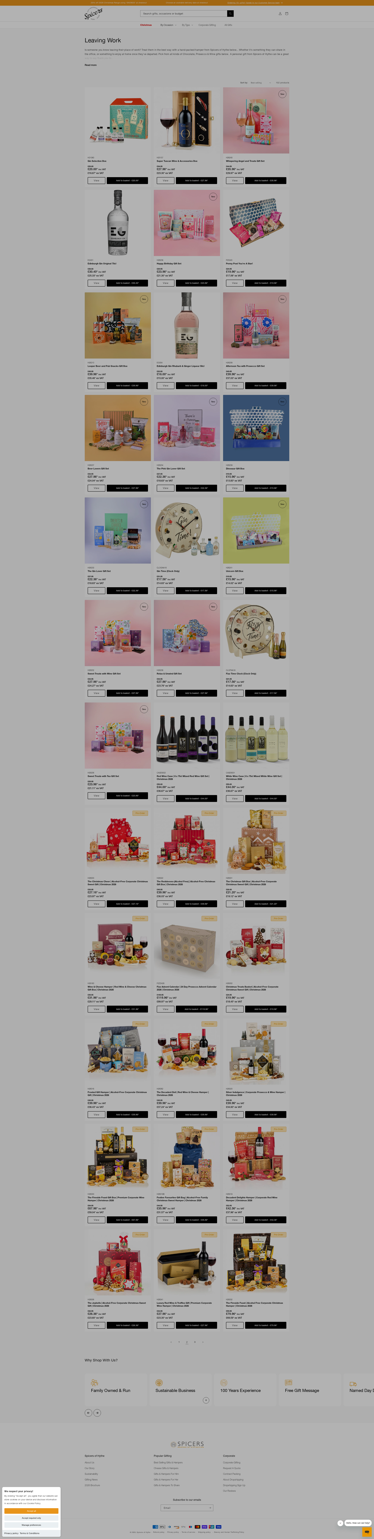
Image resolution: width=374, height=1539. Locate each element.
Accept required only (31, 1518)
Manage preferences (31, 1525)
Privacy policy (11, 1533)
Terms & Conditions (29, 1533)
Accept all (31, 1511)
